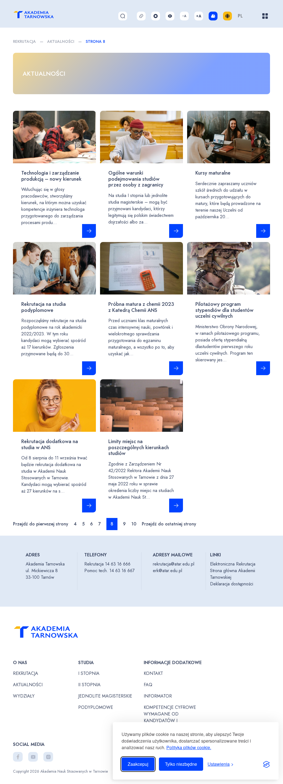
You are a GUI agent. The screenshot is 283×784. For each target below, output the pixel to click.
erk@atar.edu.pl (167, 570)
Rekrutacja (24, 41)
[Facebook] (18, 757)
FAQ (148, 685)
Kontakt (153, 673)
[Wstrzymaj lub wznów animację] (155, 16)
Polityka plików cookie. (188, 747)
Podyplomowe (95, 707)
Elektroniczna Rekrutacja (232, 564)
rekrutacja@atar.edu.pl (173, 564)
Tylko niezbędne (181, 764)
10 (133, 524)
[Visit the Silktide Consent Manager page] (266, 764)
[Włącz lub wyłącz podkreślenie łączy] (141, 16)
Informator (158, 696)
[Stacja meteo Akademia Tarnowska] (213, 16)
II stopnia (89, 685)
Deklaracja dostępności (231, 584)
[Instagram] (48, 757)
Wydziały (24, 696)
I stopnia (88, 673)
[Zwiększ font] (198, 16)
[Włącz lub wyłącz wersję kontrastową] (170, 16)
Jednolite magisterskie (105, 696)
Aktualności (60, 41)
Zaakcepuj (138, 764)
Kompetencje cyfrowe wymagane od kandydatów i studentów (170, 717)
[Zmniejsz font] (184, 16)
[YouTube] (33, 757)
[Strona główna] (39, 15)
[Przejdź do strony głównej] (55, 633)
